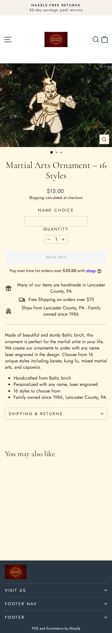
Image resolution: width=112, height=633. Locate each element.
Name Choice (56, 210)
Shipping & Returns (36, 414)
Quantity (55, 229)
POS (35, 628)
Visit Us (15, 590)
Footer (15, 617)
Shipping (36, 197)
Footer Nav (21, 604)
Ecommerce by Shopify (63, 628)
